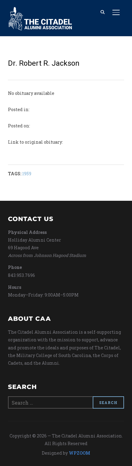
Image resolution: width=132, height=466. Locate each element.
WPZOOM (79, 453)
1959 (26, 174)
